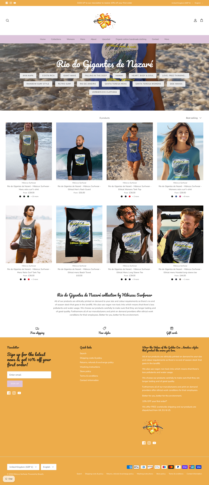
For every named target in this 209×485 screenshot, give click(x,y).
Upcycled (106, 39)
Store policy (85, 371)
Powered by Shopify (36, 474)
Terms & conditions (89, 375)
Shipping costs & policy (91, 358)
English (198, 3)
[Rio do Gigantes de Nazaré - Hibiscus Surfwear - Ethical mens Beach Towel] (79, 234)
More (166, 39)
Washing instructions (90, 366)
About (93, 39)
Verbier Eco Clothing (104, 92)
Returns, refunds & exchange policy (97, 362)
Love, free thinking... (174, 75)
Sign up (15, 383)
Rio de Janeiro (88, 84)
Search (83, 353)
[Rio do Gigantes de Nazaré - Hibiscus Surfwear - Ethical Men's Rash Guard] (79, 151)
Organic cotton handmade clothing (131, 39)
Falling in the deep (96, 75)
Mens (82, 39)
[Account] (195, 20)
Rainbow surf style (38, 84)
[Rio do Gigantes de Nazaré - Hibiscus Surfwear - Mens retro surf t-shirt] (29, 151)
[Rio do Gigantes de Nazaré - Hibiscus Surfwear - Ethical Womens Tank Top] (130, 151)
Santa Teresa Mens (116, 84)
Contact (155, 39)
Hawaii (119, 75)
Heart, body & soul (143, 75)
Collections (56, 39)
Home (42, 39)
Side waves (176, 84)
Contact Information (89, 380)
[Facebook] (7, 3)
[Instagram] (11, 3)
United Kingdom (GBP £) (181, 3)
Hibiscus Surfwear (20, 474)
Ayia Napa (28, 75)
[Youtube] (15, 3)
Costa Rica (48, 75)
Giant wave (69, 75)
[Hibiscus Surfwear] (104, 20)
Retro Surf (64, 84)
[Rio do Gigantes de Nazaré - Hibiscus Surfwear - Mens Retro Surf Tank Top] (29, 234)
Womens (71, 39)
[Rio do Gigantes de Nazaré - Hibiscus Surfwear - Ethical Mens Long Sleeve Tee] (130, 234)
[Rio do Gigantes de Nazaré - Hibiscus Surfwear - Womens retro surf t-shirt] (180, 151)
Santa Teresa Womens (148, 84)
